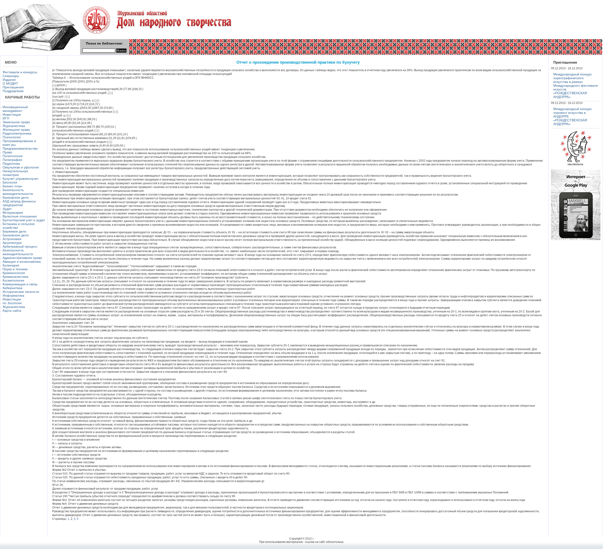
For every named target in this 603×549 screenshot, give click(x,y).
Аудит (7, 209)
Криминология (14, 273)
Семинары (11, 76)
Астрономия (12, 239)
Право (7, 152)
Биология (10, 182)
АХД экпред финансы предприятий (19, 203)
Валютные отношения (20, 216)
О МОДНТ (10, 83)
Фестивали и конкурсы (20, 72)
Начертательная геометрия (15, 173)
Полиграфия (12, 160)
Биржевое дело (14, 231)
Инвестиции (12, 114)
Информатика (13, 295)
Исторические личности (21, 292)
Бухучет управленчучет (20, 178)
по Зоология (12, 303)
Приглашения (13, 87)
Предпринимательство (20, 148)
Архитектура (12, 243)
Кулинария (11, 265)
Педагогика (11, 163)
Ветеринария (13, 212)
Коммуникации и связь (20, 284)
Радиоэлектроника (17, 133)
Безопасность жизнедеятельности (18, 192)
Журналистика (14, 126)
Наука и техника (15, 269)
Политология (13, 156)
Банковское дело (16, 197)
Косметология (13, 280)
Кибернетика (12, 288)
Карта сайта (12, 310)
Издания (9, 80)
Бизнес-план (12, 186)
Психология (12, 137)
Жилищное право (16, 129)
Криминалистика (15, 277)
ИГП (6, 118)
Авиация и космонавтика (22, 261)
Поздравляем (13, 91)
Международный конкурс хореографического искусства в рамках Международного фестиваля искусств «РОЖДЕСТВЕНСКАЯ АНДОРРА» (575, 85)
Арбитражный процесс (20, 246)
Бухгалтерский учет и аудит (24, 220)
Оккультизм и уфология (21, 167)
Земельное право (16, 122)
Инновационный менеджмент (15, 109)
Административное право (22, 258)
